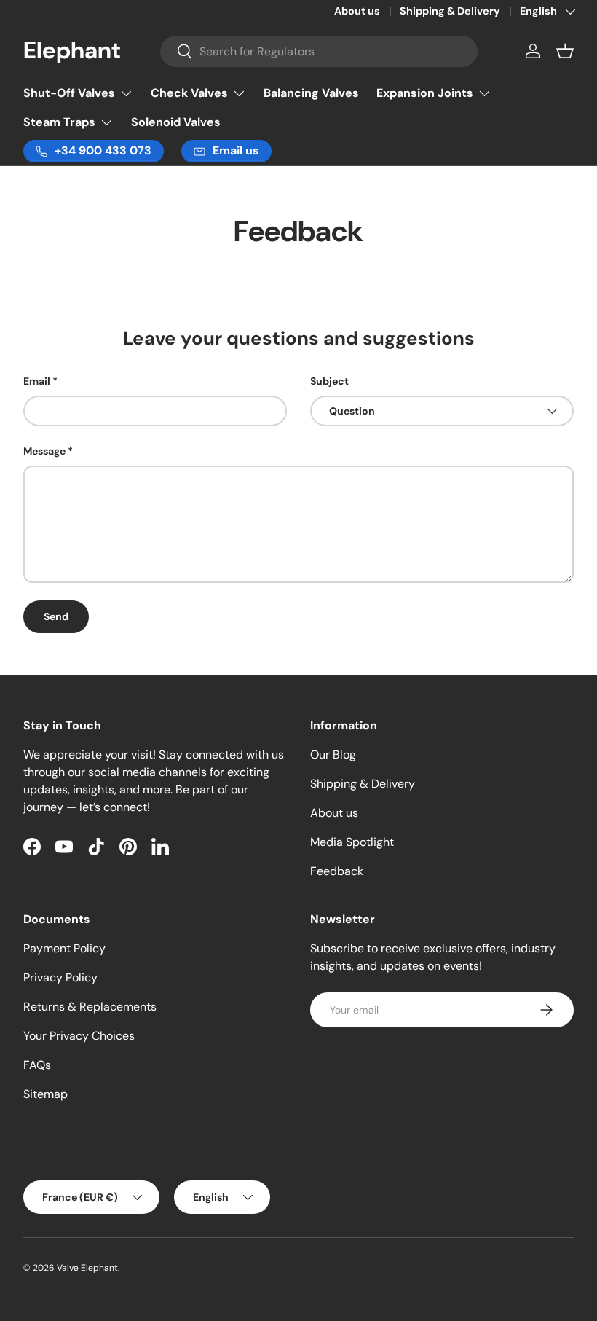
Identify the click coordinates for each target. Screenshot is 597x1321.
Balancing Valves (311, 93)
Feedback (336, 871)
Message (44, 451)
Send (56, 616)
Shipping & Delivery (450, 10)
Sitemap (45, 1094)
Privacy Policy (60, 977)
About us (357, 10)
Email (36, 381)
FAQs (37, 1065)
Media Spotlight (352, 842)
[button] (565, 51)
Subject (329, 381)
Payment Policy (64, 948)
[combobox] (319, 51)
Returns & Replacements (90, 1006)
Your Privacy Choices (79, 1035)
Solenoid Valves (176, 122)
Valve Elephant (87, 1268)
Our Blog (333, 754)
